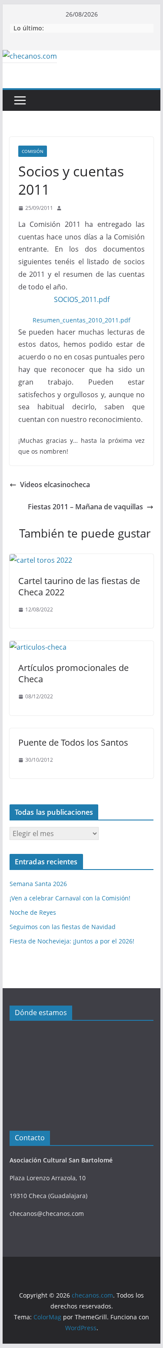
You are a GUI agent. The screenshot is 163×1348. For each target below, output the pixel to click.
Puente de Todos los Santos (73, 742)
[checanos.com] (30, 56)
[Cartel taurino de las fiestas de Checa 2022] (41, 560)
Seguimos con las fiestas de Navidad (63, 927)
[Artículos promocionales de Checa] (38, 647)
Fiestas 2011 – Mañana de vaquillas (85, 506)
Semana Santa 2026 (38, 884)
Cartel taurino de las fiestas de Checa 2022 (79, 586)
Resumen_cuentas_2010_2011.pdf (81, 320)
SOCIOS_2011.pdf (82, 299)
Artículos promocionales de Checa (73, 673)
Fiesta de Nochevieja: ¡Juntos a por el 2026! (72, 941)
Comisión (32, 151)
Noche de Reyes (33, 912)
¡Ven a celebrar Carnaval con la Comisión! (70, 898)
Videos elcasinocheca (55, 484)
